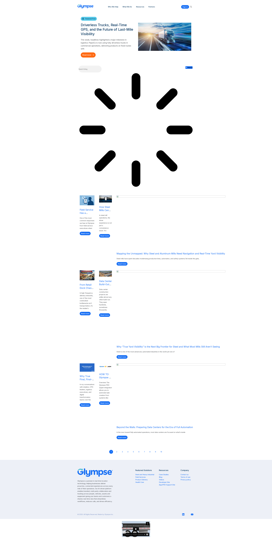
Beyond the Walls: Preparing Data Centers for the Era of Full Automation (155, 427)
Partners (151, 7)
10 (161, 451)
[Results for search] (136, 130)
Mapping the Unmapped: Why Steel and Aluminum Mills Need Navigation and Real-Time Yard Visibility (171, 253)
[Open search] (191, 7)
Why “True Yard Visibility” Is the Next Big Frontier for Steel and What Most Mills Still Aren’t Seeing (168, 346)
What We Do (127, 7)
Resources (140, 7)
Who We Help (113, 7)
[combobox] (90, 69)
